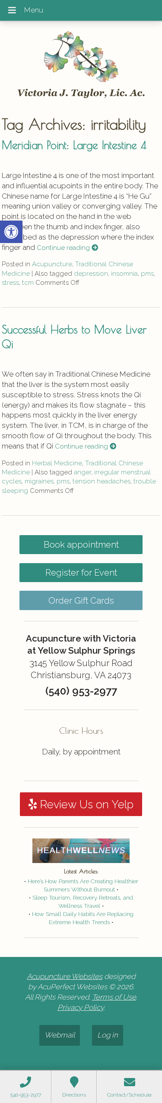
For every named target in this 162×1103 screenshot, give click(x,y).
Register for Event (81, 572)
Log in (107, 1035)
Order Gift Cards (81, 600)
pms (147, 273)
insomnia (124, 273)
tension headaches (101, 481)
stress (10, 283)
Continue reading (64, 248)
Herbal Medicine (57, 463)
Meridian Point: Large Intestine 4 (74, 144)
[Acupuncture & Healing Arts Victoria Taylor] (81, 65)
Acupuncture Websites (64, 976)
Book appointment (81, 544)
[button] (11, 232)
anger (82, 472)
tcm (28, 283)
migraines (39, 481)
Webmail (59, 1035)
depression (91, 273)
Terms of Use (114, 997)
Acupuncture (52, 264)
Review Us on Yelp (85, 804)
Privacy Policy (80, 1007)
